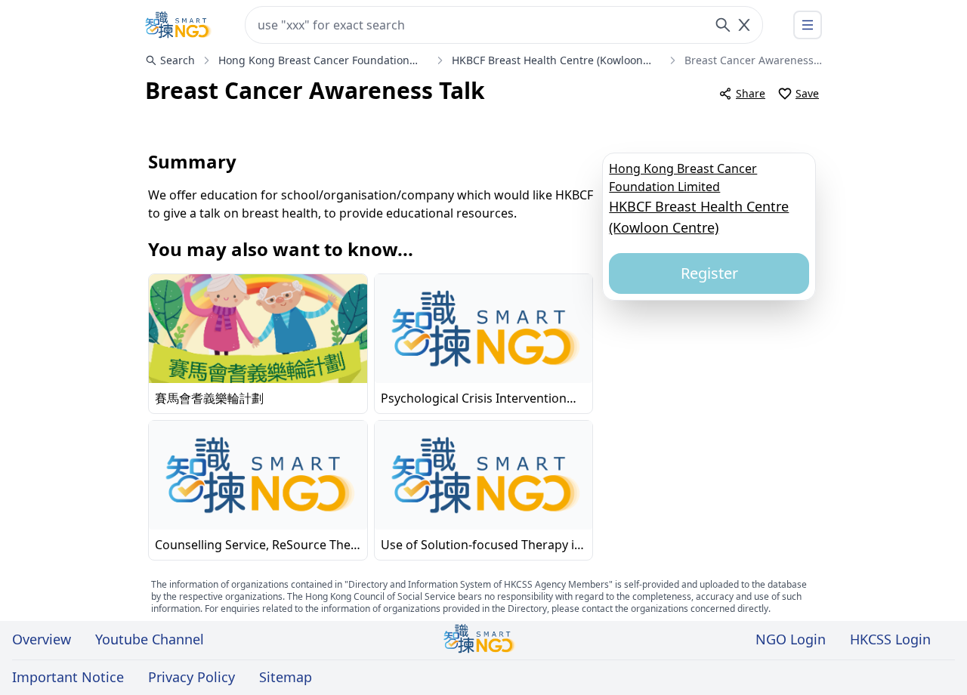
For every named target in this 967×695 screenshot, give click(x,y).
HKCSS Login (890, 639)
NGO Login (790, 639)
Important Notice (68, 677)
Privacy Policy (191, 677)
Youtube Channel (149, 639)
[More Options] (807, 25)
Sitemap (285, 677)
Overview (41, 639)
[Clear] (744, 25)
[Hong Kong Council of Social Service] (178, 25)
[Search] (723, 25)
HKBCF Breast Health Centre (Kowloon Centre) (699, 216)
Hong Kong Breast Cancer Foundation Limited (683, 177)
